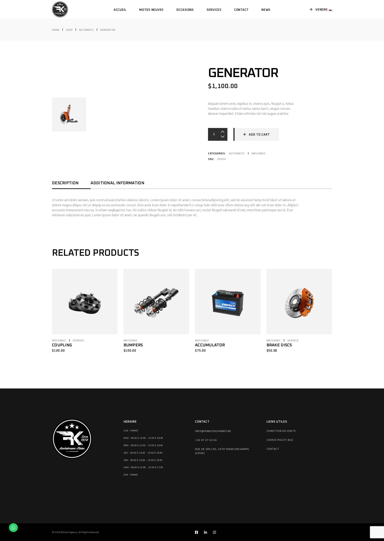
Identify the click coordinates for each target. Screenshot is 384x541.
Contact (273, 449)
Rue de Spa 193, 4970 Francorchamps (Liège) (222, 451)
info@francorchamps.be (213, 431)
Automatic (237, 153)
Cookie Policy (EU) (280, 440)
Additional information (117, 183)
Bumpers (133, 345)
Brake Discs (279, 345)
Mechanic (259, 153)
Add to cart (259, 134)
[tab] (71, 184)
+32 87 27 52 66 (206, 440)
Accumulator (210, 345)
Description (65, 183)
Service (78, 340)
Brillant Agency (69, 532)
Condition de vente (281, 431)
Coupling (62, 345)
